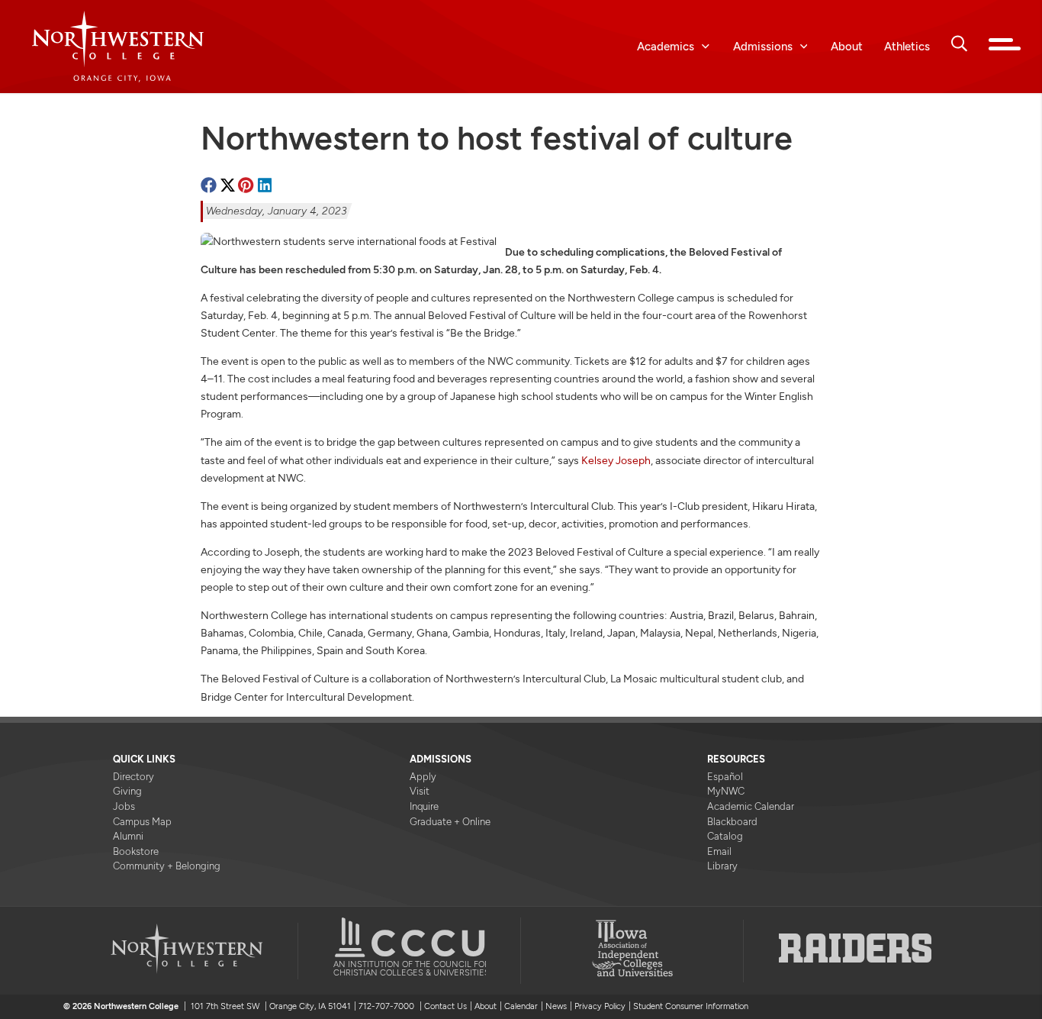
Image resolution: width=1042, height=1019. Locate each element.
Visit (419, 791)
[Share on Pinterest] (246, 186)
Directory (133, 776)
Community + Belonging (166, 866)
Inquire (424, 806)
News (556, 1006)
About (847, 46)
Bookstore (136, 851)
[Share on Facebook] (209, 186)
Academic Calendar (750, 806)
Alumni (128, 836)
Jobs (124, 806)
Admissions (763, 46)
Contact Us (445, 1006)
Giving (127, 791)
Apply (423, 776)
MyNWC (726, 791)
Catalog (725, 836)
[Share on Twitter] (228, 186)
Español (725, 776)
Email (719, 851)
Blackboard (732, 821)
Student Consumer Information (690, 1006)
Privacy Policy (600, 1006)
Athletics (907, 46)
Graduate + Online (450, 821)
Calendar (521, 1006)
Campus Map (142, 821)
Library (722, 866)
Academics (665, 46)
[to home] (136, 46)
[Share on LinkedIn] (265, 186)
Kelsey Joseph (616, 460)
